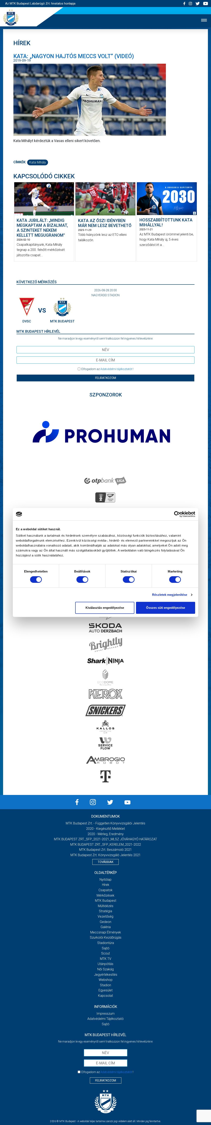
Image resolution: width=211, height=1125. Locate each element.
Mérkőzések (105, 895)
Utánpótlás (105, 964)
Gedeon (105, 922)
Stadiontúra (105, 943)
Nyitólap (105, 880)
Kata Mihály (37, 162)
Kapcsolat (105, 996)
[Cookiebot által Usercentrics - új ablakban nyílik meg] (177, 514)
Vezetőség (105, 916)
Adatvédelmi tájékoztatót (116, 369)
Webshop (106, 980)
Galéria (106, 927)
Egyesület (105, 990)
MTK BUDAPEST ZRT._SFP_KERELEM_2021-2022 (105, 844)
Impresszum (105, 1014)
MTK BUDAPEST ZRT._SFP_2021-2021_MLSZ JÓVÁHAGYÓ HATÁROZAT (105, 839)
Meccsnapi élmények (105, 932)
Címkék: (19, 162)
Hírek (105, 885)
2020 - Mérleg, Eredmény (106, 834)
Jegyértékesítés (105, 975)
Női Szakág (105, 969)
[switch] (82, 579)
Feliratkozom (105, 378)
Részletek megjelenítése (169, 594)
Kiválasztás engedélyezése (105, 607)
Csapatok (105, 890)
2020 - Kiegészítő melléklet (105, 829)
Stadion (105, 985)
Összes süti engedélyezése (165, 607)
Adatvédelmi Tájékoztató (105, 1019)
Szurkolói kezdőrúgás (105, 937)
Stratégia (105, 911)
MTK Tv (105, 959)
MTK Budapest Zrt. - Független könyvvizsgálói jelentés (105, 823)
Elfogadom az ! (107, 369)
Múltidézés (105, 906)
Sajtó (105, 948)
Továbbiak (105, 862)
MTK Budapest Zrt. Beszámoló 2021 (105, 850)
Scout (105, 953)
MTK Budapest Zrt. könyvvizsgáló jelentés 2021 (105, 855)
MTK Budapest (105, 901)
